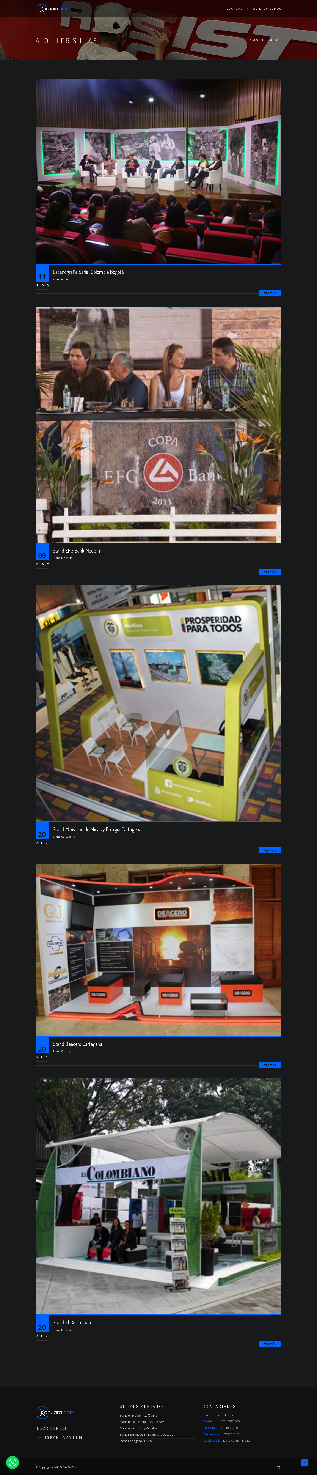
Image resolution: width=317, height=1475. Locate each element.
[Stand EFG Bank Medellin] (158, 424)
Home (244, 40)
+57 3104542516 (232, 1434)
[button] (12, 1462)
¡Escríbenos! (51, 1428)
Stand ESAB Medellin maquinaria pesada (146, 1434)
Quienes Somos (267, 9)
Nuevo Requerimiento (236, 1440)
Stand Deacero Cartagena (77, 1044)
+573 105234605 (229, 1421)
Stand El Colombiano (73, 1322)
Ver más (270, 293)
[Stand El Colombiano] (158, 1196)
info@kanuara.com (59, 1437)
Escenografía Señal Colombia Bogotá (88, 271)
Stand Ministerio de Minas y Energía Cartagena (97, 829)
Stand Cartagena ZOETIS (136, 1441)
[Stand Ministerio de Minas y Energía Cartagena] (158, 703)
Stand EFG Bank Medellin (77, 550)
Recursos (234, 9)
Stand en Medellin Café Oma (138, 1415)
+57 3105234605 (229, 1428)
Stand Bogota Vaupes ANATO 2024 (142, 1422)
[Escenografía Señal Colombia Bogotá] (158, 171)
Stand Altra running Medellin (138, 1428)
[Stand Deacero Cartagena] (158, 949)
